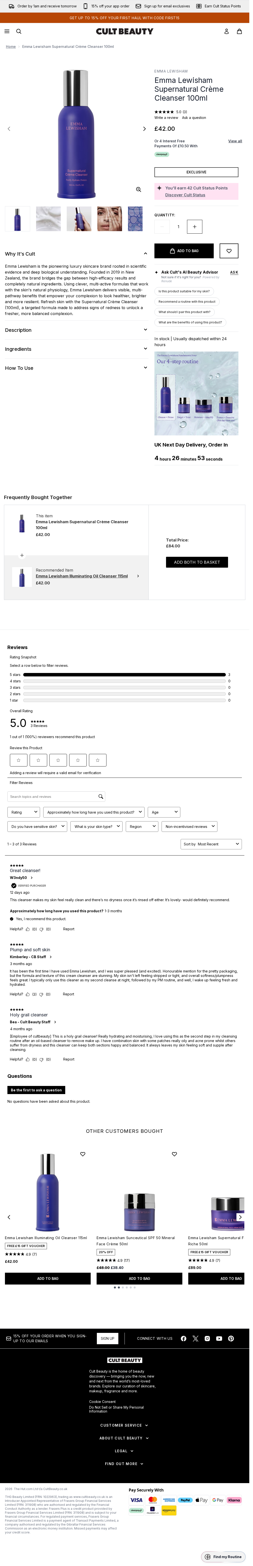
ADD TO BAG (48, 1278)
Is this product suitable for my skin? (184, 291)
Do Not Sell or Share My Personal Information (116, 1409)
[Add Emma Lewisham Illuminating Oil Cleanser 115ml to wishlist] (83, 1154)
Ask (234, 272)
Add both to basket (197, 562)
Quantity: (164, 215)
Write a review (166, 117)
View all (235, 141)
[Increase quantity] (194, 227)
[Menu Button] (6, 31)
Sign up (107, 1338)
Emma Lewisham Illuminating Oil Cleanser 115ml (46, 1238)
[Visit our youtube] (219, 1338)
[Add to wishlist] (229, 250)
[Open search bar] (19, 31)
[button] (223, 1556)
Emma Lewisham (171, 71)
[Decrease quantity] (162, 227)
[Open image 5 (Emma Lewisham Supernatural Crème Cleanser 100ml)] (140, 218)
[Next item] (240, 1217)
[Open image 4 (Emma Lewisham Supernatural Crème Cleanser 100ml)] (109, 218)
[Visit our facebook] (184, 1338)
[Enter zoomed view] (139, 189)
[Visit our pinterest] (231, 1338)
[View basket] (239, 31)
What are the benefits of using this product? (190, 322)
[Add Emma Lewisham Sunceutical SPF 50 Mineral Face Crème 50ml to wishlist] (174, 1154)
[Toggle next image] (144, 129)
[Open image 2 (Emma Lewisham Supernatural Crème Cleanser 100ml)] (48, 218)
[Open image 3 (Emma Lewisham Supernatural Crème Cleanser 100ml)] (79, 218)
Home (11, 46)
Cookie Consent (102, 1402)
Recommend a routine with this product (187, 301)
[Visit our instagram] (207, 1338)
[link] (226, 31)
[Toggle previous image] (9, 129)
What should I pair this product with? (185, 312)
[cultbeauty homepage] (125, 31)
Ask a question (194, 117)
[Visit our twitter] (195, 1338)
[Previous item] (9, 1217)
